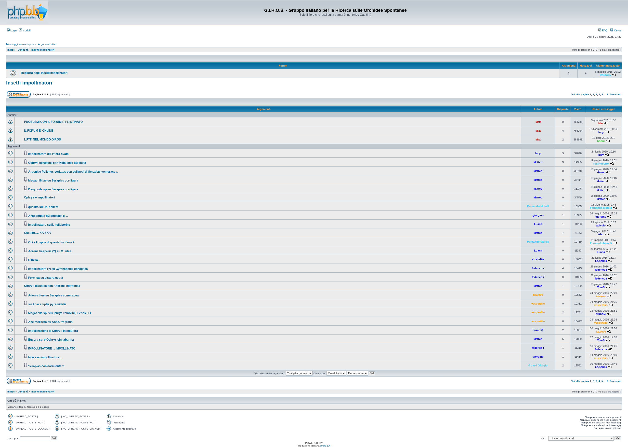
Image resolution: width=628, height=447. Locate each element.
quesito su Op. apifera (43, 207)
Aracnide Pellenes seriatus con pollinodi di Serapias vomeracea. (73, 171)
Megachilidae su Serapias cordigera (53, 180)
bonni (601, 141)
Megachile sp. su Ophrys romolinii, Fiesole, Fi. (60, 313)
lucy (601, 132)
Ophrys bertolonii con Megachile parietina (57, 163)
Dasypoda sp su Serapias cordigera (53, 189)
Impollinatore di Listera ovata (48, 154)
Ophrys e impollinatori (39, 197)
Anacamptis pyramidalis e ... (48, 216)
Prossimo (615, 94)
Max (538, 121)
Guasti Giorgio (538, 365)
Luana (538, 224)
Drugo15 (605, 74)
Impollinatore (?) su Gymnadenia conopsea (58, 269)
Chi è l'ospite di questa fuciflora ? (51, 242)
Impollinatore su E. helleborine (49, 224)
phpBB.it (325, 445)
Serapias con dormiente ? (46, 366)
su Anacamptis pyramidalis (47, 304)
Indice (11, 49)
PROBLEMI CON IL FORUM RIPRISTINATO (53, 122)
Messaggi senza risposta (21, 44)
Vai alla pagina (580, 94)
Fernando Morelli (538, 206)
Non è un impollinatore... (45, 357)
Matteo (538, 162)
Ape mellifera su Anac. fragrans (50, 322)
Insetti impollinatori (42, 49)
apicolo (601, 225)
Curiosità (23, 49)
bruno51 (601, 313)
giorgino (538, 215)
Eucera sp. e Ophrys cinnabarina (51, 339)
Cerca (617, 30)
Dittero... (34, 260)
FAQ (604, 30)
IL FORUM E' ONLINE (38, 130)
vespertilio (538, 303)
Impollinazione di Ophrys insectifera (53, 331)
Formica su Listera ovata (45, 277)
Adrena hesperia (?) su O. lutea (49, 251)
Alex (601, 234)
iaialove (538, 294)
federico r (538, 268)
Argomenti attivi (47, 44)
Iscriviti (26, 30)
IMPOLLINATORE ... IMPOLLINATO (51, 348)
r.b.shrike (538, 259)
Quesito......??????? (37, 233)
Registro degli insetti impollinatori (44, 73)
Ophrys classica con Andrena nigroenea (52, 286)
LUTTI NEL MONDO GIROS (42, 139)
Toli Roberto (601, 163)
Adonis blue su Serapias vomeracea (53, 295)
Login (13, 30)
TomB (601, 287)
